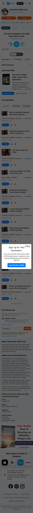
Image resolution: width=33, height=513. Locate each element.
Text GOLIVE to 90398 (16, 265)
